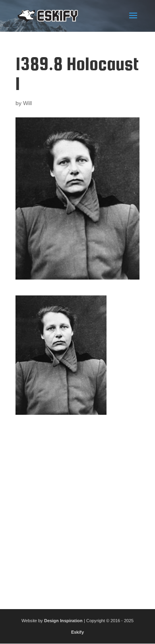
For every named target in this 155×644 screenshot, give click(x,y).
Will (27, 103)
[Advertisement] (77, 508)
